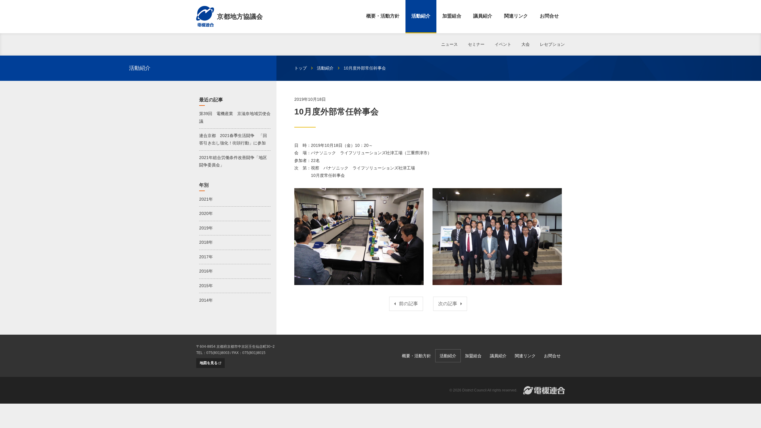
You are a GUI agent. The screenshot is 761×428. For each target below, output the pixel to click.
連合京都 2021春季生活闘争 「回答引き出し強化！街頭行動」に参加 (233, 139)
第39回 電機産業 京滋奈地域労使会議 (235, 117)
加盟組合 (451, 15)
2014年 (206, 300)
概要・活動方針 (383, 15)
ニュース (449, 44)
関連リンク (516, 15)
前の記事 (408, 303)
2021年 (206, 199)
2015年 (206, 285)
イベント (503, 44)
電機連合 (544, 390)
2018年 (206, 242)
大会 (525, 44)
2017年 (206, 256)
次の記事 (447, 303)
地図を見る (209, 363)
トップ (300, 68)
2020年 (206, 213)
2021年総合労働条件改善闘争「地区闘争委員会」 (233, 161)
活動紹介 (420, 15)
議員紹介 (482, 15)
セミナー (476, 44)
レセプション (552, 44)
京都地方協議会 (240, 16)
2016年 (206, 271)
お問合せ (549, 15)
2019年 (206, 228)
